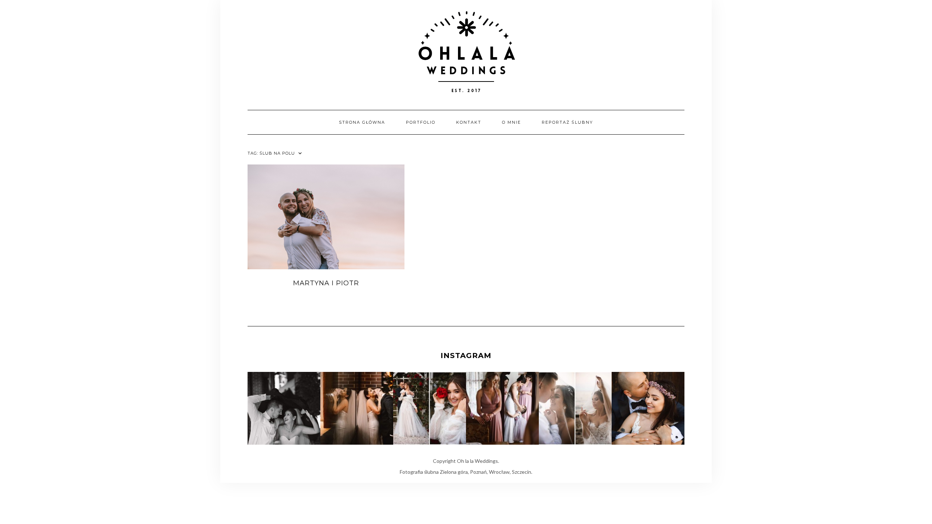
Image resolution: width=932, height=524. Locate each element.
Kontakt (468, 122)
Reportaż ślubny (567, 122)
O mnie (511, 122)
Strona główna (362, 122)
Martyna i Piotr (326, 283)
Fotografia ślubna (419, 472)
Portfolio (420, 122)
